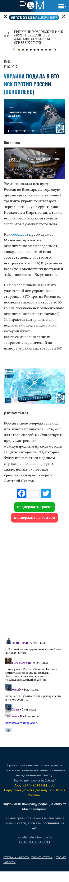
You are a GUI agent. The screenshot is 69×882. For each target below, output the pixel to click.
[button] (14, 50)
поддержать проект (34, 507)
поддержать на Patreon (34, 517)
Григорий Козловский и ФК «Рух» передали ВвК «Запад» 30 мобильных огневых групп (38, 37)
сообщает (19, 234)
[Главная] (32, 5)
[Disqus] (34, 578)
